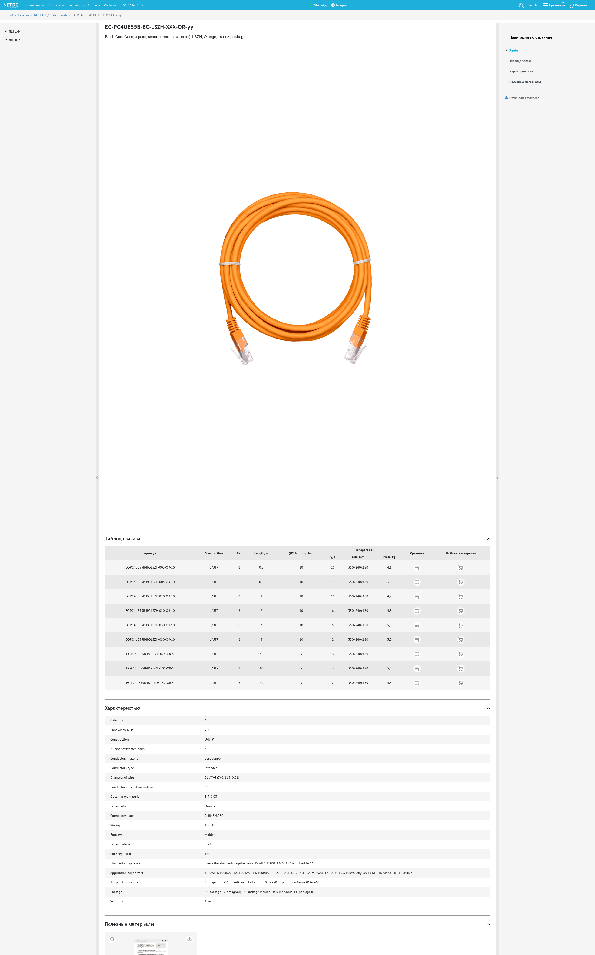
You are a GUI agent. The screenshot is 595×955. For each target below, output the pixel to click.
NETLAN (40, 15)
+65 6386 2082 (132, 5)
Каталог (23, 15)
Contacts (94, 5)
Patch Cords (58, 15)
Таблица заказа (520, 61)
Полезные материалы (525, 82)
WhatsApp (320, 5)
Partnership (76, 5)
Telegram (341, 5)
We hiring (111, 5)
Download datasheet (524, 98)
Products (54, 5)
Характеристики (521, 71)
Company (34, 5)
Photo (513, 50)
